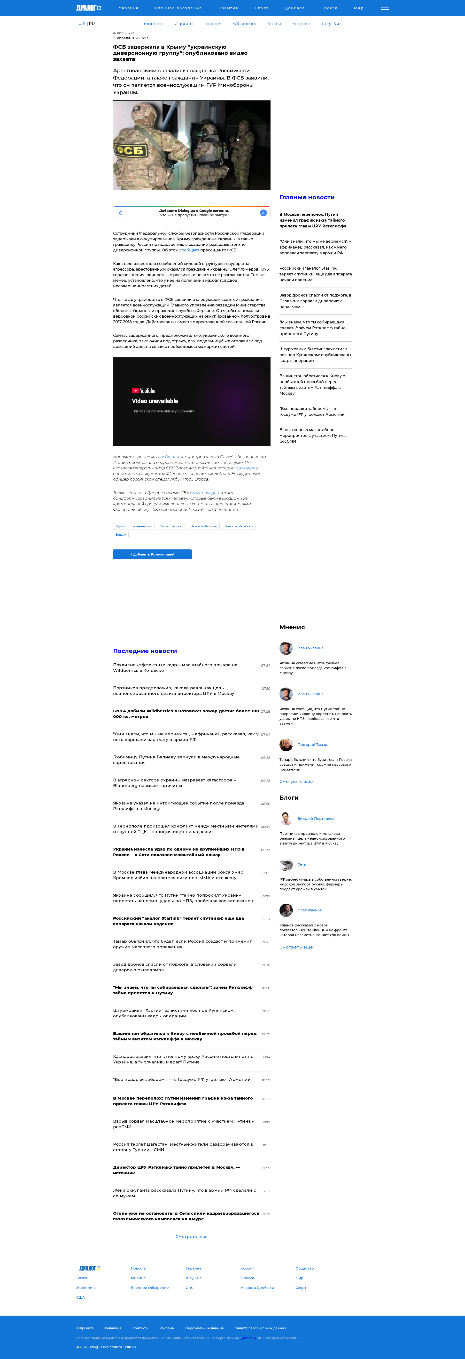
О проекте (84, 1328)
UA (82, 23)
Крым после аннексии (134, 526)
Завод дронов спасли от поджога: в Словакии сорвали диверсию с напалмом (315, 301)
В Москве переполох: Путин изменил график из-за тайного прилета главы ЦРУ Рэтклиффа (313, 220)
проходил (245, 468)
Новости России (204, 526)
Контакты (140, 1328)
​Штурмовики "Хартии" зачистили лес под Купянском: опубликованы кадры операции (315, 355)
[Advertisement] (192, 599)
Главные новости (307, 197)
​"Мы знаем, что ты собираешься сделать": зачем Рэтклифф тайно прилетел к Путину (312, 328)
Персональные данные (204, 1328)
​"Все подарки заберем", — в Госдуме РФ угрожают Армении (182, 1079)
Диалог (118, 33)
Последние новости (145, 650)
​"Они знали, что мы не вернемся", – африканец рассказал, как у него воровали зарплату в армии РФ (315, 247)
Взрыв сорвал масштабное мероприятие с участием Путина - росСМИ (314, 435)
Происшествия (171, 526)
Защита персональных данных (260, 1328)
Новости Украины (239, 526)
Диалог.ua (248, 1338)
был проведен (204, 493)
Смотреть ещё (192, 1236)
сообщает (189, 250)
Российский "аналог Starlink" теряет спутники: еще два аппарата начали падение (315, 274)
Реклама (167, 1328)
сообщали (168, 457)
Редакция (113, 1328)
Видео (121, 534)
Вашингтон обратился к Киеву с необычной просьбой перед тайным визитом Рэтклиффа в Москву (312, 385)
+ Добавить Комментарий (152, 554)
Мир (131, 33)
